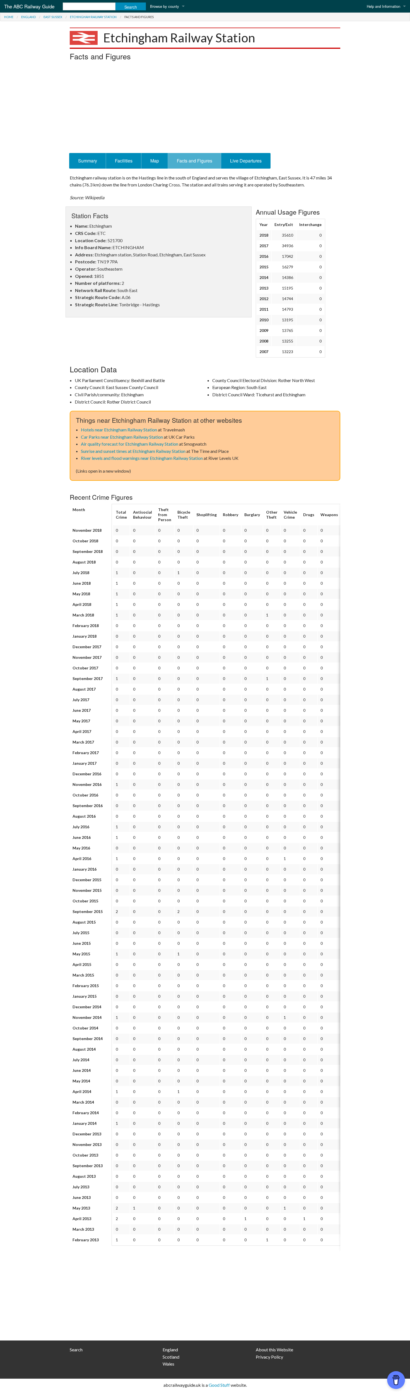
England (28, 17)
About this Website (274, 1349)
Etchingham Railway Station (93, 17)
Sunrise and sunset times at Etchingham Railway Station (133, 451)
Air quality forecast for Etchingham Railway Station (129, 443)
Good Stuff (219, 1385)
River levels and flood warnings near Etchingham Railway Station (142, 458)
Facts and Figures (194, 160)
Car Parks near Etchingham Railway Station (122, 436)
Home (8, 17)
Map (154, 160)
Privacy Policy (269, 1356)
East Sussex (53, 17)
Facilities (123, 160)
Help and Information (383, 6)
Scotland (171, 1356)
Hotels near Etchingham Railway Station (119, 429)
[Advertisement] (205, 108)
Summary (87, 160)
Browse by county (164, 6)
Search (76, 1349)
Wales (168, 1363)
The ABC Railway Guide (29, 6)
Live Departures (246, 160)
